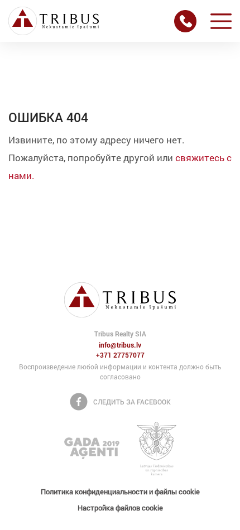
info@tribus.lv (120, 345)
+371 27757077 (120, 355)
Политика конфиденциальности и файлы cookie (120, 491)
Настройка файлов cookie (120, 507)
